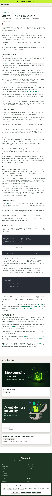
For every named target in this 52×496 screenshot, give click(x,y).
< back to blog (5, 12)
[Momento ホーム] (24, 5)
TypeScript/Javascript (27, 306)
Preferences (15, 492)
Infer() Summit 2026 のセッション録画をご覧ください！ (26, 1)
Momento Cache (4, 466)
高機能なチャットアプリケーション (32, 336)
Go (39, 306)
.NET (17, 308)
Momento (12, 326)
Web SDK (40, 304)
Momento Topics (6, 228)
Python (35, 306)
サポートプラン (4, 475)
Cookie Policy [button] (44, 488)
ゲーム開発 (29, 468)
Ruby (31, 308)
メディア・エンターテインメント (34, 466)
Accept (36, 492)
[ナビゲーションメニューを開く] (49, 4)
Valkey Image (4, 473)
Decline (26, 492)
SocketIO (7, 203)
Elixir (24, 308)
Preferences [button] (23, 489)
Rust (34, 308)
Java (21, 308)
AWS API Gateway (6, 63)
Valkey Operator (4, 471)
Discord (33, 343)
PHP (28, 308)
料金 (28, 481)
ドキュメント (4, 481)
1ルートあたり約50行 (32, 91)
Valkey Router (4, 468)
